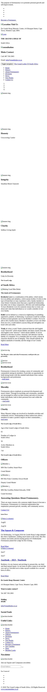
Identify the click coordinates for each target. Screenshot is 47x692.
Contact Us (9, 80)
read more (5, 379)
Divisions (8, 74)
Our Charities (10, 646)
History (7, 70)
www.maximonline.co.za (9, 689)
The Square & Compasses (12, 530)
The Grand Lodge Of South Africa (26, 64)
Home (7, 68)
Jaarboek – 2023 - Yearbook (13, 560)
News (7, 76)
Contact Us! (5, 510)
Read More (5, 344)
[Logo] (3, 34)
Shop (7, 648)
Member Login (10, 650)
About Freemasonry (12, 72)
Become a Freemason (9, 20)
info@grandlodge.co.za (14, 60)
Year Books (9, 78)
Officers (8, 634)
